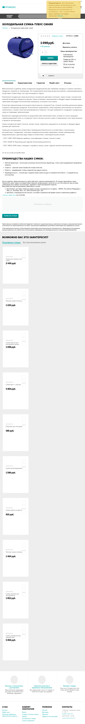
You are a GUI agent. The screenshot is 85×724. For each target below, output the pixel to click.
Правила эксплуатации (50, 716)
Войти (24, 712)
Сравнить (51, 75)
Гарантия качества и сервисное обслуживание (42, 687)
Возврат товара (69, 686)
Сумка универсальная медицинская (13, 636)
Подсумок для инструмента (15, 426)
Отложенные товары (29, 718)
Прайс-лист (6, 712)
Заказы (24, 716)
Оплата (44, 710)
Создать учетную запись (30, 714)
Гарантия (45, 714)
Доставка (45, 712)
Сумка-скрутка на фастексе (15, 510)
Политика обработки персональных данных (9, 715)
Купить (50, 58)
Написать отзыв (57, 36)
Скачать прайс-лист (9, 195)
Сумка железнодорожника (14, 468)
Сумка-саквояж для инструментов (12, 594)
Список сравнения (28, 720)
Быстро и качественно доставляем (14, 687)
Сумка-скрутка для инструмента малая (12, 343)
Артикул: (69, 36)
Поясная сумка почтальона (15, 301)
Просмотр (24, 251)
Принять (60, 16)
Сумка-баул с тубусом (13, 384)
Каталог (5, 710)
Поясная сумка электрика (14, 552)
